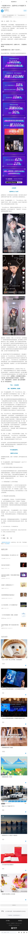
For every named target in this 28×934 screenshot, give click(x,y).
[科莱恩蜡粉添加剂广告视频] (14, 736)
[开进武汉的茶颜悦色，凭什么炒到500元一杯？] (23, 555)
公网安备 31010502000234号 (14, 925)
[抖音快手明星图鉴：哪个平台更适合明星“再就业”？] (23, 624)
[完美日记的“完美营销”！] (23, 565)
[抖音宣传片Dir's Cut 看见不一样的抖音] (14, 824)
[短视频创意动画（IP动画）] (14, 765)
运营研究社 (3, 578)
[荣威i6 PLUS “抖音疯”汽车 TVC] (14, 795)
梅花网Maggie (3, 618)
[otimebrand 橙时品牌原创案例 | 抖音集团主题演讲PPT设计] (14, 707)
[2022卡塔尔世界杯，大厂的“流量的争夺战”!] (23, 604)
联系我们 (20, 920)
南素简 (2, 608)
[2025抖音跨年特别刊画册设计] (14, 853)
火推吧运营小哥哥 (4, 598)
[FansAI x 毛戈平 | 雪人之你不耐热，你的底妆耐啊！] (14, 648)
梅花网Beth (6, 10)
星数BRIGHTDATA (4, 628)
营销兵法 (2, 568)
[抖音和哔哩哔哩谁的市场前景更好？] (23, 594)
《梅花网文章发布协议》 (6, 542)
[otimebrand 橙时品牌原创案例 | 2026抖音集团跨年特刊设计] (14, 678)
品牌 (4, 535)
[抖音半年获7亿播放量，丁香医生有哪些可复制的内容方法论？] (23, 575)
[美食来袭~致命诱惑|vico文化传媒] (14, 883)
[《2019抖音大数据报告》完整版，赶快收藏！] (23, 614)
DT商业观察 (3, 558)
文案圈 (2, 588)
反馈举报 (7, 543)
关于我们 (8, 920)
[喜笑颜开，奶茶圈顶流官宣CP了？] (23, 584)
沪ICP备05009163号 (17, 923)
